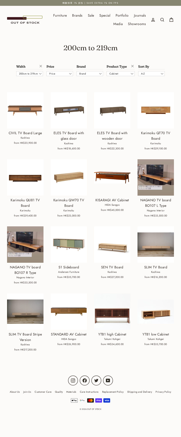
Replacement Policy (113, 392)
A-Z (143, 73)
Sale (91, 15)
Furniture (60, 15)
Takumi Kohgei (112, 339)
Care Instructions (89, 392)
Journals (140, 15)
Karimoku (155, 143)
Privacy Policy (163, 392)
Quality (59, 392)
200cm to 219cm (28, 73)
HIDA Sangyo (112, 205)
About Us (15, 392)
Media (118, 23)
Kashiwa (25, 137)
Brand (81, 67)
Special (104, 15)
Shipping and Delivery (139, 392)
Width (20, 67)
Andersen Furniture (68, 272)
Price (50, 67)
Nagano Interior (156, 210)
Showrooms (137, 23)
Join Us (27, 392)
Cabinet (113, 73)
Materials (71, 392)
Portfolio (122, 15)
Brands (77, 15)
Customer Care (43, 392)
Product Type (117, 67)
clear (41, 66)
